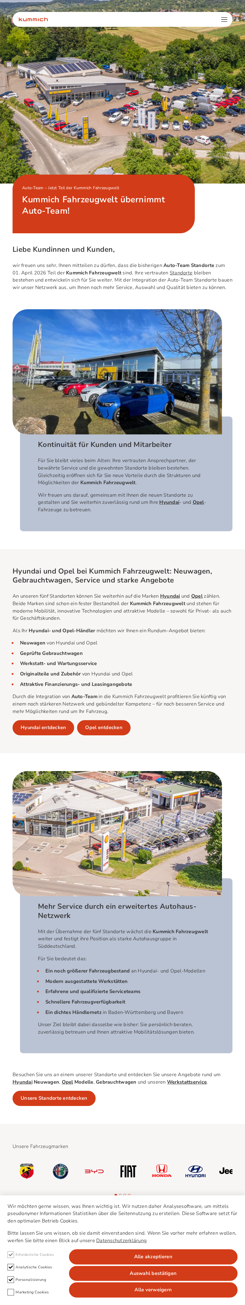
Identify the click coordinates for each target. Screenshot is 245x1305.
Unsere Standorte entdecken (54, 1098)
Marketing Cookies (32, 1292)
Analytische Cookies (34, 1267)
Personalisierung (31, 1279)
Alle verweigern (153, 1289)
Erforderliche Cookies (35, 1254)
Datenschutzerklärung (121, 1240)
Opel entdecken (103, 727)
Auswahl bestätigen (153, 1273)
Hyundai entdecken (43, 727)
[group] (27, 1171)
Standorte (181, 272)
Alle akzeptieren (153, 1256)
